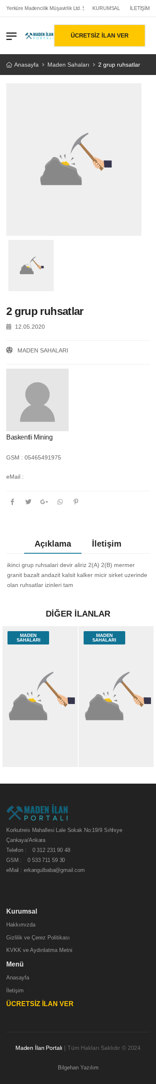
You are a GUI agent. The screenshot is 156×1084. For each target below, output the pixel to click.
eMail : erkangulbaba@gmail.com (45, 870)
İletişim (106, 543)
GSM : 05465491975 (33, 457)
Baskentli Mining (29, 437)
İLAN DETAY (40, 756)
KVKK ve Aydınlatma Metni (39, 950)
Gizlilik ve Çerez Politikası (38, 937)
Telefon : (38, 850)
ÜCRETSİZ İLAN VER (100, 35)
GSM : (35, 860)
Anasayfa (26, 64)
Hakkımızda (20, 925)
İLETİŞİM (140, 8)
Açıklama (53, 543)
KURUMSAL (106, 8)
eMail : (15, 476)
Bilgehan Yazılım (78, 1067)
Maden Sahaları (68, 64)
